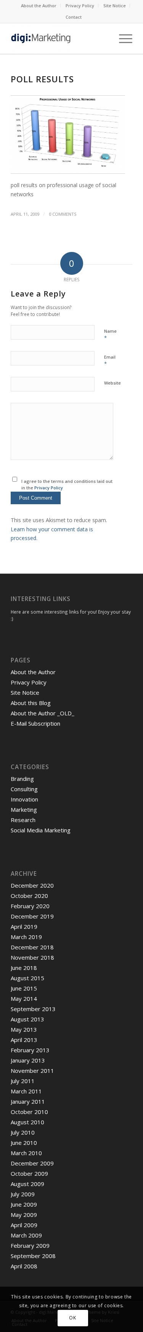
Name (110, 334)
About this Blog (31, 703)
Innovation (24, 799)
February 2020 (30, 906)
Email (110, 360)
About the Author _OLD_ (42, 713)
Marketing (24, 809)
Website (112, 383)
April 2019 (24, 926)
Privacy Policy (80, 5)
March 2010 (26, 1153)
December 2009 (32, 1163)
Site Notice (114, 5)
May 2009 (24, 1214)
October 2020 (29, 895)
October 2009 (29, 1173)
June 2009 (24, 1204)
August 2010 (27, 1122)
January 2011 (28, 1101)
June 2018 (24, 967)
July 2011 (23, 1081)
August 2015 (27, 978)
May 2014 (24, 998)
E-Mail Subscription (35, 723)
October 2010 (29, 1112)
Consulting (24, 789)
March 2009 (26, 1235)
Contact (74, 17)
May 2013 (24, 1029)
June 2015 (24, 988)
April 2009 (24, 1225)
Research (23, 820)
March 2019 (26, 937)
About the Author (38, 5)
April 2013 (24, 1039)
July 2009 (23, 1194)
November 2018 (32, 957)
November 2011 (32, 1070)
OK (72, 1317)
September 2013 (33, 1009)
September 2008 (33, 1256)
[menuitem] (39, 6)
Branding (22, 778)
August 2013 (27, 1019)
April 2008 (24, 1266)
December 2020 (32, 885)
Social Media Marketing (41, 830)
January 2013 (28, 1060)
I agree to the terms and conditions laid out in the (66, 484)
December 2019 (32, 916)
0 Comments (63, 214)
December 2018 (32, 947)
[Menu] (121, 38)
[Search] (103, 38)
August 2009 (27, 1184)
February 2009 (30, 1245)
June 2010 (24, 1142)
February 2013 (30, 1050)
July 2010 (23, 1132)
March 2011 (26, 1091)
